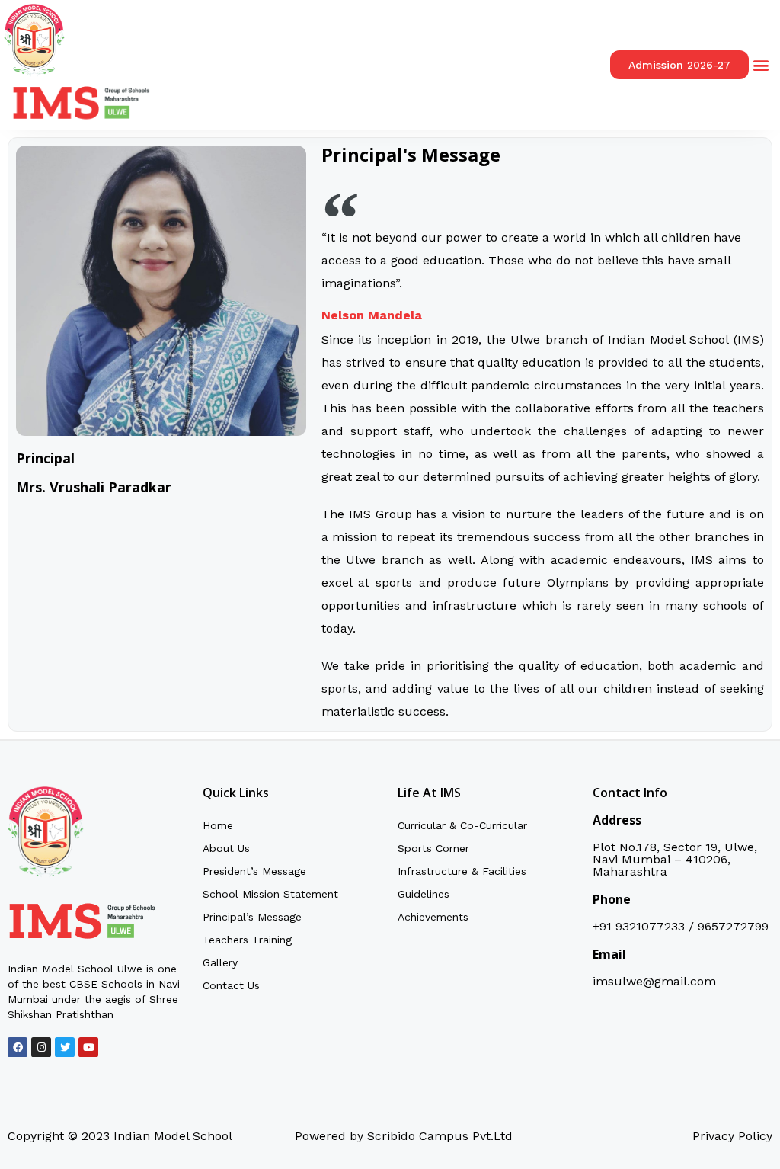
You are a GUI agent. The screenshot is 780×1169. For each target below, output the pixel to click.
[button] (761, 65)
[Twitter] (65, 1047)
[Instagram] (41, 1047)
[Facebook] (17, 1047)
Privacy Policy (732, 1136)
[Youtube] (88, 1047)
